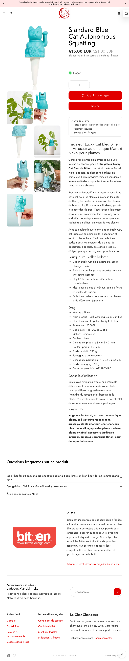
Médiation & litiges (49, 637)
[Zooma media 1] (33, 56)
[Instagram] (15, 656)
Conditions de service (50, 621)
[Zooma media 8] (20, 210)
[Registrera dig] (117, 591)
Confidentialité (46, 626)
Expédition (13, 626)
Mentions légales (47, 632)
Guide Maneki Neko (18, 642)
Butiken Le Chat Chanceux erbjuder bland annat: (94, 564)
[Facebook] (9, 656)
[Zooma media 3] (47, 107)
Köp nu (95, 106)
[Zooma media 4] (20, 142)
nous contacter (103, 638)
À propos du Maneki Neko (22, 494)
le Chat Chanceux (68, 655)
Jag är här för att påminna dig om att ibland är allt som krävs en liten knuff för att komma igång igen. (63, 477)
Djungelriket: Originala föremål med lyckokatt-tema (37, 486)
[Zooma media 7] (47, 176)
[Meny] (4, 13)
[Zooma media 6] (20, 176)
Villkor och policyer (113, 655)
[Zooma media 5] (47, 142)
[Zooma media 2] (20, 107)
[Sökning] (11, 13)
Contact (11, 621)
